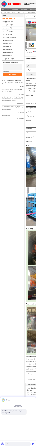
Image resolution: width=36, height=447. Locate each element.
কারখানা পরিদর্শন (24, 9)
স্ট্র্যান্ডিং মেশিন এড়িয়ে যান (12, 12)
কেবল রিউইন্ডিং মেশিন (7, 40)
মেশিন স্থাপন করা (6, 28)
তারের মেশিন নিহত (6, 55)
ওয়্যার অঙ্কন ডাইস (6, 52)
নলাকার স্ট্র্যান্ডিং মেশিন (7, 31)
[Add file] (2, 444)
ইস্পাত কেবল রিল (6, 46)
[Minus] (33, 400)
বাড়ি (3, 9)
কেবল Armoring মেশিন (8, 37)
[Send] (33, 444)
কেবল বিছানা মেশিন (6, 34)
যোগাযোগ (14, 74)
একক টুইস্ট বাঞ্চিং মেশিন (7, 59)
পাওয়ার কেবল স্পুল (6, 43)
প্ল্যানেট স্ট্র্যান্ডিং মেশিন (7, 25)
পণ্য (7, 9)
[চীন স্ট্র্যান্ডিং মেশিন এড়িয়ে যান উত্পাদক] (11, 3)
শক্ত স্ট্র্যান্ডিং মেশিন (6, 22)
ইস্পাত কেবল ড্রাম (6, 49)
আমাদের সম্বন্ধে (15, 9)
